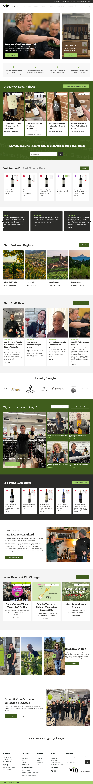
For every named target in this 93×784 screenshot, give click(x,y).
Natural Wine (61, 6)
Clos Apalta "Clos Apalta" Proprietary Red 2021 (62, 506)
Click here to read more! (11, 131)
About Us (44, 6)
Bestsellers (24, 762)
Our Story (39, 756)
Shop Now (50, 437)
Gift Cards (73, 1)
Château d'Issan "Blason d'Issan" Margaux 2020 (27, 191)
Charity (38, 764)
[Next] (90, 187)
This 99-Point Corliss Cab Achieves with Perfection (12, 125)
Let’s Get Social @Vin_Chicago (46, 738)
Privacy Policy (54, 760)
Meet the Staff (40, 762)
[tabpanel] (46, 187)
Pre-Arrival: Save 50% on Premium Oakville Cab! (57, 125)
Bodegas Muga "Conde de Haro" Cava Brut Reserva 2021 (80, 191)
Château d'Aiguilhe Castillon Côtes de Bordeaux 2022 (45, 191)
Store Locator (25, 758)
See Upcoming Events (60, 406)
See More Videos (71, 663)
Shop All (84, 245)
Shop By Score (26, 6)
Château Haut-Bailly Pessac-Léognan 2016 (29, 505)
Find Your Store (80, 1)
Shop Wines (15, 6)
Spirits (36, 6)
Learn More (16, 617)
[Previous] (3, 187)
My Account (56, 1)
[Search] (82, 6)
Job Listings (39, 758)
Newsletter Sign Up (65, 1)
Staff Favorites (25, 764)
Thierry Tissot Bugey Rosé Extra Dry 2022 (63, 190)
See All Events (82, 577)
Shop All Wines (25, 756)
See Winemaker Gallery (80, 406)
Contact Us (87, 1)
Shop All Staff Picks (81, 303)
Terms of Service (55, 762)
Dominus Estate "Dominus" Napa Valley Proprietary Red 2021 (46, 507)
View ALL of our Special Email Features (76, 86)
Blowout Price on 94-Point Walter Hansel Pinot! (79, 125)
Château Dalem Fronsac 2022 (10, 190)
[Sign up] (60, 154)
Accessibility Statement (57, 764)
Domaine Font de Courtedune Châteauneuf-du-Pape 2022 (12, 507)
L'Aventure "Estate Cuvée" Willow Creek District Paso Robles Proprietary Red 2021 (80, 507)
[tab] (11, 168)
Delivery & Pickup (55, 756)
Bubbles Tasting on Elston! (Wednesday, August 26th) (46, 607)
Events (52, 6)
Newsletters (39, 760)
